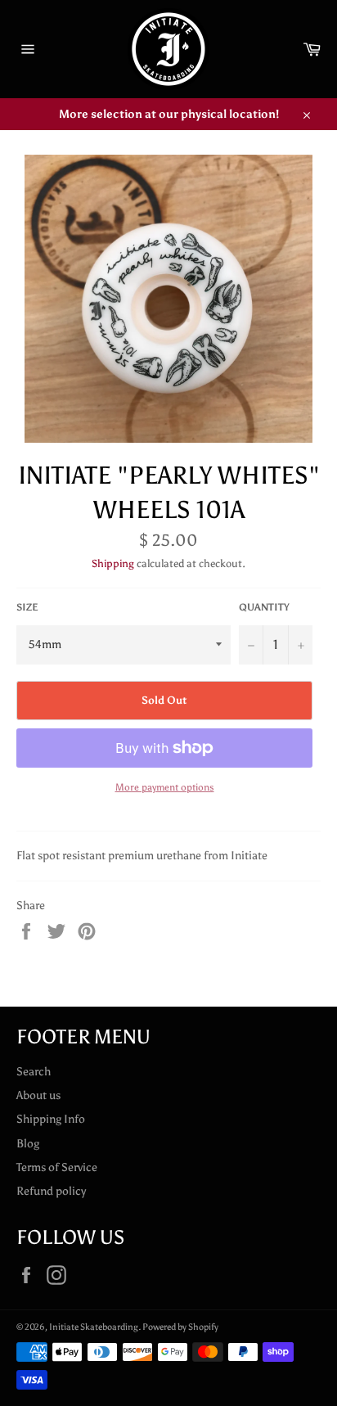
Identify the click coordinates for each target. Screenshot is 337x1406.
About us (38, 1095)
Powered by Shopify (180, 1326)
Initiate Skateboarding (93, 1326)
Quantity (264, 607)
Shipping (113, 563)
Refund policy (51, 1191)
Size (27, 607)
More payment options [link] (164, 787)
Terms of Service (56, 1167)
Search (33, 1072)
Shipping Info (50, 1119)
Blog (27, 1144)
